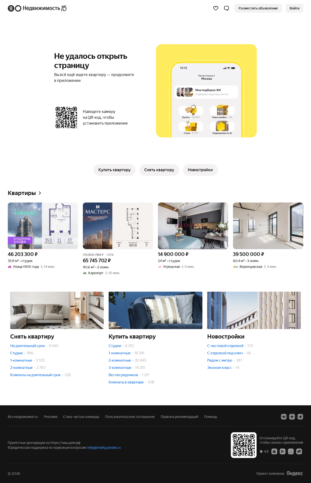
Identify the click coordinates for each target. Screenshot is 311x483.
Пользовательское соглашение (130, 417)
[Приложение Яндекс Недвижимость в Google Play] (282, 451)
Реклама (50, 417)
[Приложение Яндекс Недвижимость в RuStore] (299, 451)
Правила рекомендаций (179, 417)
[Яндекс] (294, 473)
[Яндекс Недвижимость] (37, 8)
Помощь (210, 417)
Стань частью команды (81, 417)
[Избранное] (215, 8)
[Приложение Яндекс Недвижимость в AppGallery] (291, 451)
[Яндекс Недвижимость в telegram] (300, 417)
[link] (294, 8)
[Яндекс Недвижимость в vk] (284, 417)
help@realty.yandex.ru (104, 447)
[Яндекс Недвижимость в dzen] (292, 417)
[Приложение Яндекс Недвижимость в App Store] (274, 451)
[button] (226, 8)
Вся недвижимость (23, 417)
